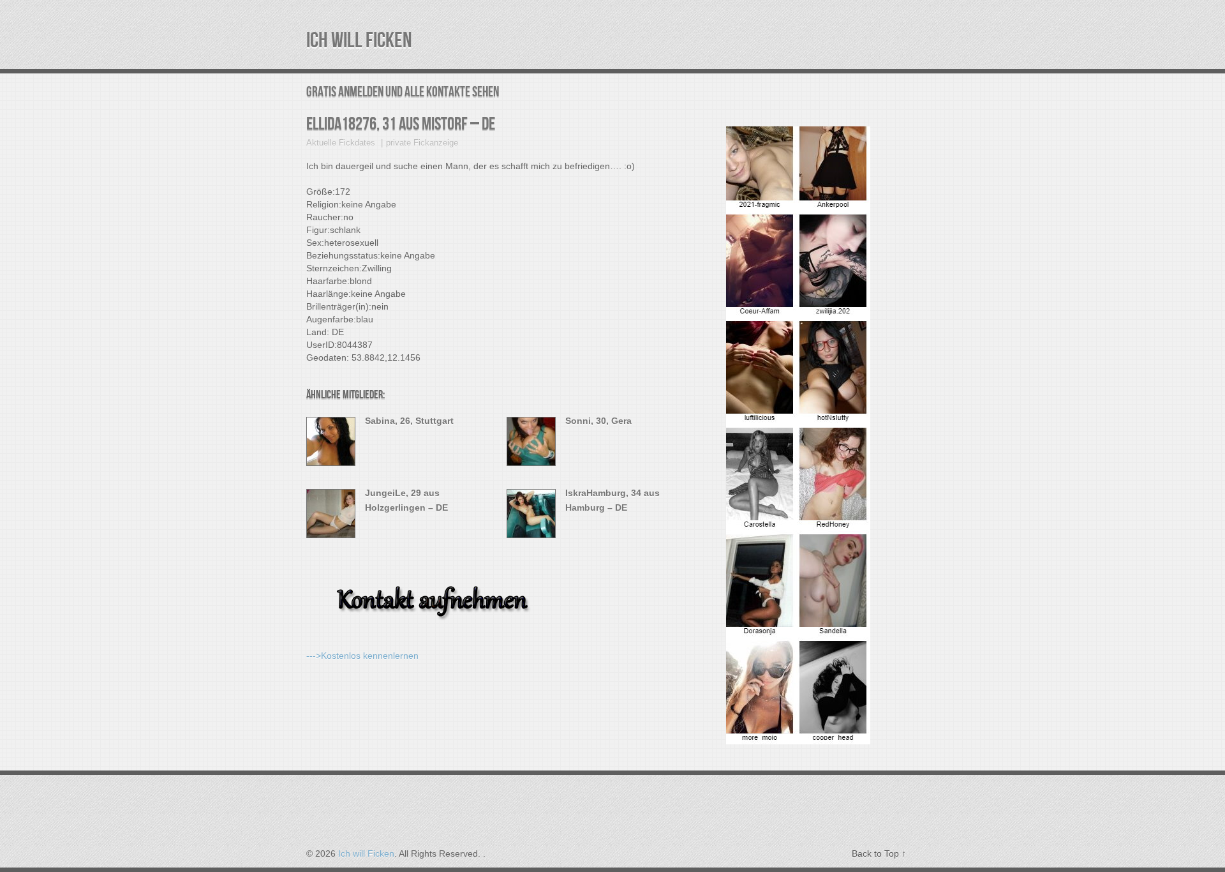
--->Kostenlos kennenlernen (362, 655)
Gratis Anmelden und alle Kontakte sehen (402, 92)
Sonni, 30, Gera (598, 421)
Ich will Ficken (359, 40)
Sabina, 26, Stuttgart (409, 421)
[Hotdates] (798, 737)
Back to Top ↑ (879, 853)
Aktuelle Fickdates (340, 142)
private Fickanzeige (422, 142)
